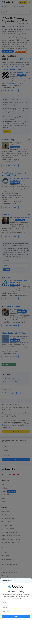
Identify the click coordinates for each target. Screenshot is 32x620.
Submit (16, 616)
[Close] (29, 580)
